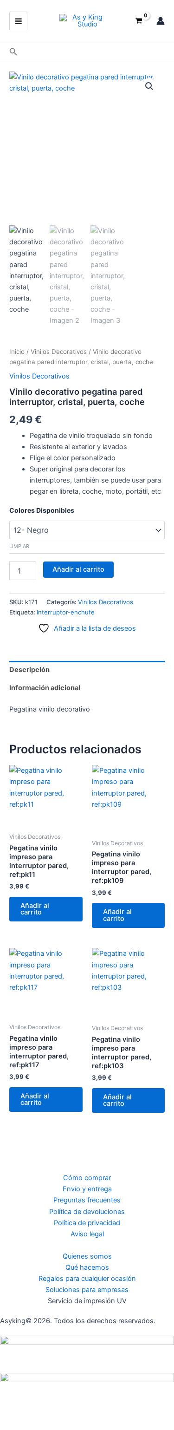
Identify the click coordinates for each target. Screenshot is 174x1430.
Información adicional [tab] (44, 688)
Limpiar (19, 546)
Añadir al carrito (78, 569)
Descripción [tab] (29, 670)
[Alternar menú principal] (18, 21)
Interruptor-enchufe (66, 612)
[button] (13, 52)
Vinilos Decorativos (59, 351)
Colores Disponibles (41, 510)
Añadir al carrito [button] (34, 909)
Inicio (17, 351)
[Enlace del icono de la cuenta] (160, 21)
